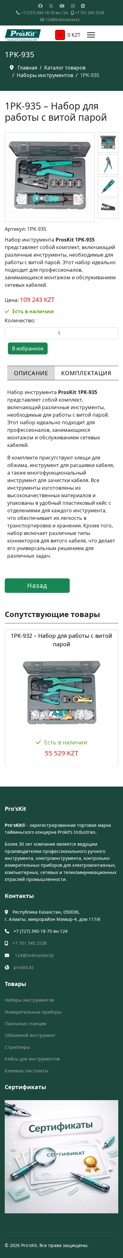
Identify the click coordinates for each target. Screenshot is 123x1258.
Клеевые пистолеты (26, 1071)
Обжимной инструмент (30, 1035)
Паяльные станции (25, 1024)
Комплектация (86, 373)
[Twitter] (51, 6)
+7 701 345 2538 (89, 12)
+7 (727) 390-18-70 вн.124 (44, 12)
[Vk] (83, 6)
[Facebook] (40, 6)
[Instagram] (73, 6)
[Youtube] (62, 6)
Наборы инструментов (29, 1000)
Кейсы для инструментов (32, 1059)
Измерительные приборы (33, 1012)
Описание (31, 373)
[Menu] (91, 34)
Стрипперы (17, 1047)
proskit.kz (24, 967)
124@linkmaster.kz (62, 19)
